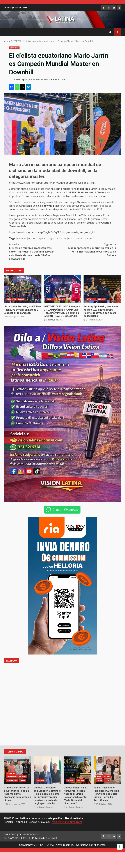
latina (70, 238)
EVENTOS (71, 780)
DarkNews (82, 845)
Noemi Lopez (20, 79)
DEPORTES (14, 48)
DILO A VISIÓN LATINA (17, 838)
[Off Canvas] (5, 32)
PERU (106, 780)
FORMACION (12, 780)
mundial (88, 238)
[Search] (110, 32)
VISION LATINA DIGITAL (117, 32)
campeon (21, 238)
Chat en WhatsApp (65, 509)
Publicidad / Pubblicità (44, 838)
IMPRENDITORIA (103, 777)
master (79, 238)
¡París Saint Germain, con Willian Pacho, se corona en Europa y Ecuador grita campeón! (22, 289)
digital (51, 238)
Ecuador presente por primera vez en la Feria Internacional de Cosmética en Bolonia (92, 250)
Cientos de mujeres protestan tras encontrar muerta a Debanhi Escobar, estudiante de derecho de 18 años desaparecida (32, 252)
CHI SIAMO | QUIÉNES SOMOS (21, 834)
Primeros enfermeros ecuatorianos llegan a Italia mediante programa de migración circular (17, 770)
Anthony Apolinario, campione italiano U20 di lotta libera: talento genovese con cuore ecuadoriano (102, 289)
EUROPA (61, 299)
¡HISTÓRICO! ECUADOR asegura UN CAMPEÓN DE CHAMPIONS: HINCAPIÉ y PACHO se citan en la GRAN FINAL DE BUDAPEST (62, 289)
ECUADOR (61, 238)
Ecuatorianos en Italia (16, 777)
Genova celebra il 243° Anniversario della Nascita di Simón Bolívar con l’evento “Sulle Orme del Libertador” (77, 770)
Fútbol (21, 299)
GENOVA (101, 299)
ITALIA (22, 780)
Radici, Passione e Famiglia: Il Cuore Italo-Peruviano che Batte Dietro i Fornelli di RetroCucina (107, 770)
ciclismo (32, 238)
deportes (42, 238)
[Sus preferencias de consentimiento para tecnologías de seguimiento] (120, 847)
